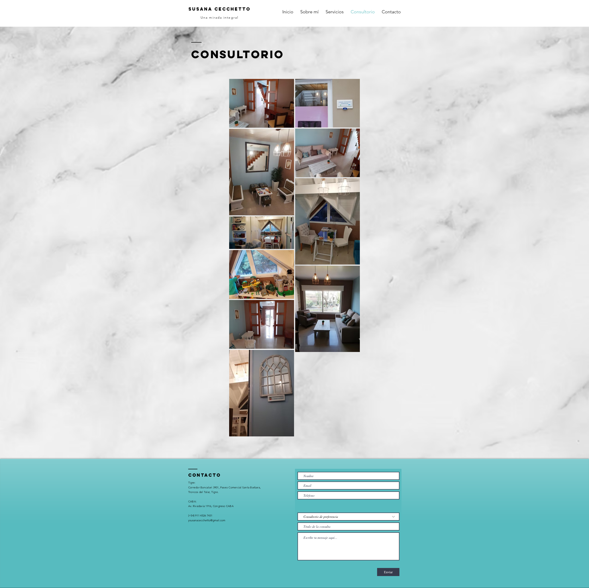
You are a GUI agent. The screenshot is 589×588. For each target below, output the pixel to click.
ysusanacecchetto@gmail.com (206, 520)
